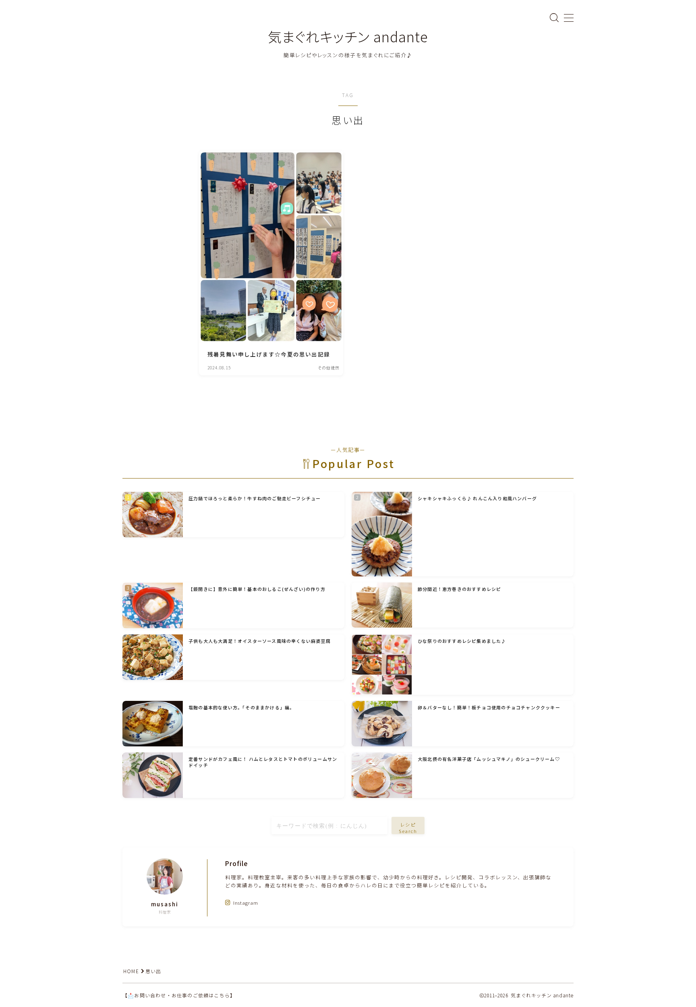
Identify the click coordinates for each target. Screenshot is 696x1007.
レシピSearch (408, 827)
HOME (131, 971)
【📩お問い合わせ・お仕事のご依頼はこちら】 (178, 995)
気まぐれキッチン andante (348, 36)
